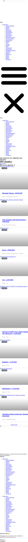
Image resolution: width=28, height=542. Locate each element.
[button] (14, 90)
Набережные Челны (11, 50)
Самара (7, 44)
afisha (1, 22)
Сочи (7, 42)
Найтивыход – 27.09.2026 (10, 388)
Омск (7, 46)
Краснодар (8, 29)
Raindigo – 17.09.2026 (9, 362)
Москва (7, 27)
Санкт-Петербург (10, 25)
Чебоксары (8, 54)
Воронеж (8, 41)
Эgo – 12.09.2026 (7, 280)
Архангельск (9, 47)
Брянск (7, 57)
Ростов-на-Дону (10, 38)
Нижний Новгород (10, 37)
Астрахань (8, 59)
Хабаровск (8, 33)
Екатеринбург (9, 32)
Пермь (7, 58)
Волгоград (8, 36)
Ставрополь (9, 49)
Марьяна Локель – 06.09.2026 (12, 193)
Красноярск (8, 31)
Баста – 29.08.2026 (8, 250)
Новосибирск (9, 35)
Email (1, 539)
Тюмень (8, 45)
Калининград (9, 40)
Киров (7, 55)
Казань (7, 28)
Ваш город (5, 24)
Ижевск (8, 53)
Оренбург (8, 51)
